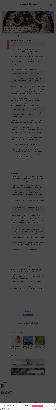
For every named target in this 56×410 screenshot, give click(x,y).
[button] (54, 403)
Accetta (38, 406)
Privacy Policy (7, 408)
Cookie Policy (3, 408)
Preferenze (49, 406)
